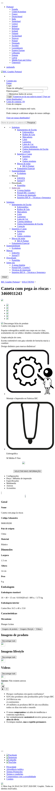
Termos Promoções (14, 772)
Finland (15, 33)
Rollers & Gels (28, 134)
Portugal (9, 7)
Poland (15, 41)
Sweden (15, 45)
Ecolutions (21, 173)
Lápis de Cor (27, 144)
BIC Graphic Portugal (10, 282)
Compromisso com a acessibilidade (21, 776)
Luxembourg (17, 48)
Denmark (16, 43)
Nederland (16, 21)
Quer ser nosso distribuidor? (18, 118)
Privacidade (11, 767)
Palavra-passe (12, 91)
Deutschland (17, 16)
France (14, 14)
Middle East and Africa (21, 60)
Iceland (15, 31)
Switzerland (17, 36)
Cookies (9, 779)
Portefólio (21, 185)
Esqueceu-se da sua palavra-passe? (28, 96)
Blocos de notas (23, 164)
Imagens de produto (9, 629)
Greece (15, 24)
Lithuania (16, 53)
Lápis (24, 139)
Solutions (16, 127)
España (15, 9)
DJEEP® (21, 178)
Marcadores (27, 137)
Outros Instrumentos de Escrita (35, 149)
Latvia (14, 57)
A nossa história (23, 190)
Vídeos (39, 629)
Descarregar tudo (8, 641)
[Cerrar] (2, 751)
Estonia (15, 55)
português (10, 67)
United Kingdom (19, 11)
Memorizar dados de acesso (20, 94)
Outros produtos (29, 161)
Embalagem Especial (26, 168)
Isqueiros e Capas (24, 154)
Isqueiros (26, 156)
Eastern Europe (18, 50)
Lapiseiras (26, 142)
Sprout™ (21, 180)
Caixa (24, 159)
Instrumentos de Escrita (27, 130)
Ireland (15, 26)
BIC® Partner (28, 166)
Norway (15, 38)
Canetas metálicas (29, 147)
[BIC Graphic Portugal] (11, 71)
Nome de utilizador (14, 88)
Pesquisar (31, 123)
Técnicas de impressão (26, 195)
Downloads (11, 258)
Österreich (16, 62)
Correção (26, 151)
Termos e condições (14, 774)
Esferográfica (28, 132)
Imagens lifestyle (26, 629)
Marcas (9, 250)
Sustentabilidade (18, 171)
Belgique (15, 28)
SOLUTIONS (28, 282)
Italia (14, 19)
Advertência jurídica (14, 769)
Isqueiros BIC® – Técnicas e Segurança (34, 197)
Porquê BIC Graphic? (26, 193)
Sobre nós (16, 188)
